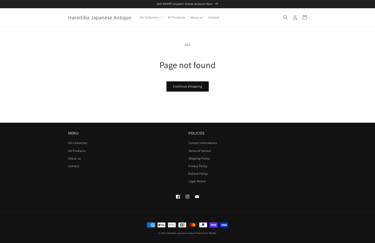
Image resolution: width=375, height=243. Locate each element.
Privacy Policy (197, 166)
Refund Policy (198, 174)
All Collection (77, 143)
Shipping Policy (199, 158)
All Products (77, 151)
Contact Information (202, 143)
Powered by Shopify (206, 233)
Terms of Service (199, 151)
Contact (73, 166)
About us (74, 158)
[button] (151, 17)
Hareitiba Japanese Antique (181, 233)
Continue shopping (187, 86)
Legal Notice (197, 181)
